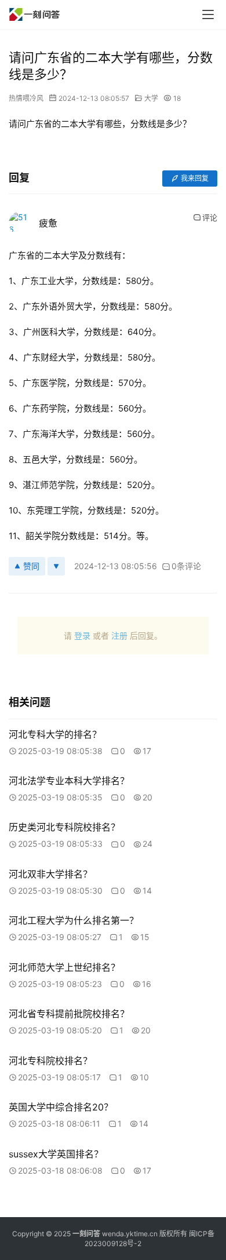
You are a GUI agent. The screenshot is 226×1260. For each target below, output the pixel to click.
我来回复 (195, 178)
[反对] (56, 566)
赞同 (31, 566)
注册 (119, 635)
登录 (82, 635)
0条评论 (186, 566)
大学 (151, 98)
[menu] (208, 14)
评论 (209, 217)
